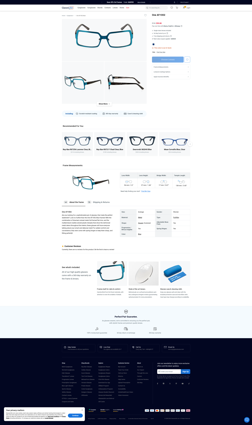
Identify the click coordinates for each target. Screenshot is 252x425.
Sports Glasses (66, 389)
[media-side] (125, 83)
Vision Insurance (123, 395)
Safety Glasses (66, 392)
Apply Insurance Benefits (161, 77)
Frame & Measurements (161, 67)
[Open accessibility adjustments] (174, 2)
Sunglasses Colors (104, 376)
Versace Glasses (86, 382)
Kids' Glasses (66, 373)
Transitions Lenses (68, 376)
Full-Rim (176, 217)
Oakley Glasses (86, 370)
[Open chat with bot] (247, 420)
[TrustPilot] (93, 411)
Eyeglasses (70, 15)
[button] (147, 410)
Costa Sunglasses (86, 389)
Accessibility (122, 389)
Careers (139, 376)
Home (63, 15)
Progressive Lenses (68, 379)
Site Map (139, 382)
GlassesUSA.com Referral (106, 398)
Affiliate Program (103, 386)
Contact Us (121, 386)
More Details (141, 2)
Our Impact (140, 370)
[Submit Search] (147, 8)
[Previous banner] (102, 2)
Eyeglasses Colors (104, 370)
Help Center (121, 379)
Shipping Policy (113, 418)
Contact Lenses (66, 395)
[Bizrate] (105, 411)
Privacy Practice (91, 418)
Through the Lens (142, 373)
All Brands (84, 395)
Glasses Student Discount (106, 392)
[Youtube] (182, 384)
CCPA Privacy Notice (102, 418)
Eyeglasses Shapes (104, 367)
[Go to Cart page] (177, 8)
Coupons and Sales (68, 401)
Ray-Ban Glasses (86, 367)
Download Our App (104, 382)
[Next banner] (150, 2)
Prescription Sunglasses (69, 382)
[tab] (73, 203)
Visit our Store (122, 373)
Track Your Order (123, 370)
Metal (140, 217)
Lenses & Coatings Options (162, 72)
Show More (103, 104)
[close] (82, 410)
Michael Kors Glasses (87, 379)
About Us (140, 367)
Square (140, 223)
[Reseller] (118, 411)
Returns (120, 376)
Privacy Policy (186, 376)
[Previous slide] (62, 144)
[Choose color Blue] (153, 44)
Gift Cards (101, 401)
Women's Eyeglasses (68, 370)
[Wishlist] (172, 8)
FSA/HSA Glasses (103, 379)
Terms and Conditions (53, 416)
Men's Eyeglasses (67, 367)
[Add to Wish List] (145, 15)
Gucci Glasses (85, 373)
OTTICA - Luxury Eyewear (69, 398)
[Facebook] (157, 384)
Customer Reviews (143, 379)
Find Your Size (161, 52)
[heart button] (187, 60)
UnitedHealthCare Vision (125, 392)
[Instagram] (163, 384)
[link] (68, 7)
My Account (121, 367)
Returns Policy (122, 418)
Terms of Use (178, 376)
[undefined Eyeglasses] (75, 15)
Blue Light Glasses (67, 386)
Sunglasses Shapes (104, 373)
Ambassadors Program (105, 389)
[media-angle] (83, 83)
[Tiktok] (189, 384)
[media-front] (104, 40)
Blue (139, 234)
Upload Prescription (124, 382)
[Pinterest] (176, 384)
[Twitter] (170, 384)
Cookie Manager (49, 418)
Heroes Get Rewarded (105, 395)
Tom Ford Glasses (86, 376)
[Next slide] (190, 144)
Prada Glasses (85, 386)
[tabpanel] (126, 223)
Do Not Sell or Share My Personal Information (138, 418)
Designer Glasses (86, 392)
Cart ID (152, 418)
